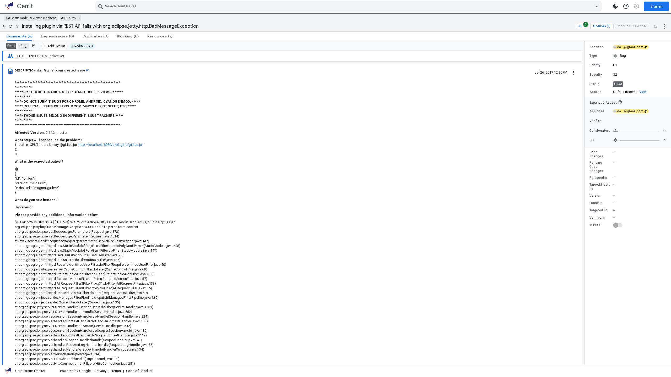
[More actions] (665, 26)
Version (595, 195)
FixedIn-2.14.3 (82, 46)
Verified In (597, 217)
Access (595, 92)
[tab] (19, 36)
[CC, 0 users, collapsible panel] (639, 139)
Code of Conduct (139, 371)
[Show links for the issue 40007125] (79, 18)
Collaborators (599, 130)
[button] (627, 55)
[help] (626, 6)
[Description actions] (573, 72)
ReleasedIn (598, 178)
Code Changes (596, 154)
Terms (116, 371)
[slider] (585, 203)
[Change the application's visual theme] (615, 6)
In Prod (594, 225)
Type (593, 56)
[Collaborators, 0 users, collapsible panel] (639, 130)
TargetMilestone (599, 187)
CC (591, 140)
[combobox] (349, 6)
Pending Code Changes (596, 167)
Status (594, 84)
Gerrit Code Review (25, 18)
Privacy (101, 371)
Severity (595, 74)
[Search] (101, 6)
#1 (88, 70)
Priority (594, 65)
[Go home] (4, 26)
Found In (595, 203)
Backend (50, 18)
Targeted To (598, 210)
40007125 (68, 18)
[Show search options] (596, 6)
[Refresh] (10, 26)
